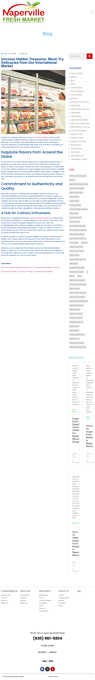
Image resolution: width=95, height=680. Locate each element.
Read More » (74, 411)
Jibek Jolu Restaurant (80, 123)
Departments (76, 87)
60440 (72, 180)
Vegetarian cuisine (76, 343)
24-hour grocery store (78, 176)
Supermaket (74, 330)
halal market (74, 255)
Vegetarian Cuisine (79, 159)
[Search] (89, 56)
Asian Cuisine (76, 73)
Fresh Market (76, 95)
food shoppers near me (78, 209)
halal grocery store (77, 251)
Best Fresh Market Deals (79, 184)
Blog (73, 80)
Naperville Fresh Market (79, 301)
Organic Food (77, 134)
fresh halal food (75, 218)
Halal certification (76, 247)
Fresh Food (74, 213)
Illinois (72, 276)
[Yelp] (52, 669)
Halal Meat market (76, 272)
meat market (74, 289)
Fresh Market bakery (77, 226)
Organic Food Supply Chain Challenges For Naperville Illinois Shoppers (78, 430)
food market (74, 201)
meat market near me (78, 293)
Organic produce (76, 314)
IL (87, 272)
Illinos (80, 276)
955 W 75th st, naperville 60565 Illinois (47, 633)
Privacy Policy (53, 676)
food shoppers (75, 205)
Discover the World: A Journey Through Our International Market (27, 271)
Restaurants (76, 145)
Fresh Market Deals (77, 234)
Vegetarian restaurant (78, 347)
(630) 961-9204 (47, 638)
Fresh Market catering (78, 230)
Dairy (73, 84)
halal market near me (80, 109)
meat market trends (77, 297)
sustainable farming (77, 334)
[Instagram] (47, 669)
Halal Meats (76, 116)
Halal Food (75, 105)
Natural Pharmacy (78, 130)
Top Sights (75, 152)
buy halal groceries (77, 188)
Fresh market (75, 222)
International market (79, 120)
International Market (41, 137)
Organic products (78, 141)
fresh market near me (78, 238)
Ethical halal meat (76, 192)
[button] (92, 12)
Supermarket (76, 148)
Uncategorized (77, 155)
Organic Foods (77, 137)
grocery (74, 98)
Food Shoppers (77, 91)
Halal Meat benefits (77, 268)
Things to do (74, 339)
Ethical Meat (74, 197)
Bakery (74, 77)
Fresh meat (74, 243)
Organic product (76, 318)
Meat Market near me (80, 127)
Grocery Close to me (80, 102)
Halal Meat (75, 112)
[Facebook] (42, 669)
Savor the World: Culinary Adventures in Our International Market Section (30, 267)
